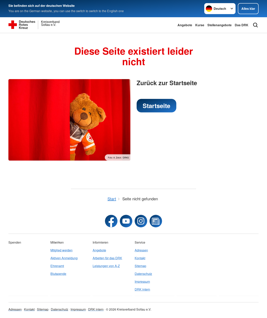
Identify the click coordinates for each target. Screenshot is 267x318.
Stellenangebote (219, 25)
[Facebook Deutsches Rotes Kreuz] (111, 221)
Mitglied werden (61, 250)
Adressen (141, 250)
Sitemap (140, 266)
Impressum (142, 281)
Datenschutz (143, 273)
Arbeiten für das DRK (107, 258)
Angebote (184, 25)
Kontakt (140, 258)
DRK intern (142, 289)
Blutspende (58, 273)
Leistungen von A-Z (106, 266)
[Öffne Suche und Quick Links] (255, 25)
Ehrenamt (57, 266)
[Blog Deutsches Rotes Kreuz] (156, 221)
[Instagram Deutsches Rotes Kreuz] (141, 221)
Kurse (199, 25)
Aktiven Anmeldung (64, 258)
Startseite (156, 105)
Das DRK (241, 25)
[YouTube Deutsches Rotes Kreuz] (126, 221)
